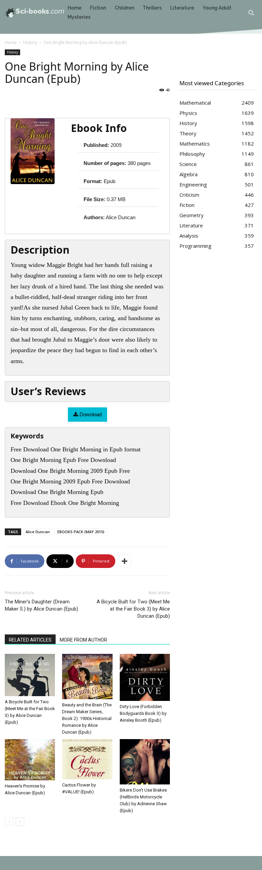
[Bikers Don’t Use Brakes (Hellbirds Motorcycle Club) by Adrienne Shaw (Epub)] (145, 761)
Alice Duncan (38, 531)
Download (90, 414)
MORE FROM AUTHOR (83, 640)
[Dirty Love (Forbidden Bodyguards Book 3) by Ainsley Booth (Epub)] (145, 677)
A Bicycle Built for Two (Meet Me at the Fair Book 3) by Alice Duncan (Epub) (133, 609)
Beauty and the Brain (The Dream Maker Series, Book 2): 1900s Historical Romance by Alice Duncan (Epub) (87, 718)
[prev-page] (9, 821)
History (30, 42)
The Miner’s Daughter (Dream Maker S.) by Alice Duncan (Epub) (41, 605)
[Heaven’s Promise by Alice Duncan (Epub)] (30, 759)
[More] (124, 561)
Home (11, 42)
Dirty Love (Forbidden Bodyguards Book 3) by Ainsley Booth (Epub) (143, 713)
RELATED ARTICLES (30, 640)
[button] (251, 12)
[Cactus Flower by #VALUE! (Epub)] (87, 759)
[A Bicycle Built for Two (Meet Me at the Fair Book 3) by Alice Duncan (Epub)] (30, 675)
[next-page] (20, 821)
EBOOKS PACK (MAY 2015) (80, 531)
